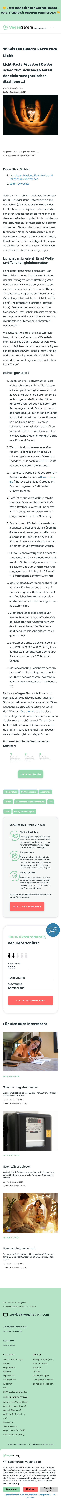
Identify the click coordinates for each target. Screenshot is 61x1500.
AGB (5, 1387)
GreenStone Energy (13, 1359)
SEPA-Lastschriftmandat (15, 1391)
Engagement (9, 1367)
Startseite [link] (8, 1302)
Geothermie (28, 711)
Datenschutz (9, 1379)
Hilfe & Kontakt (40, 1363)
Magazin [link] (22, 1302)
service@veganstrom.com (29, 1314)
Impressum (8, 1375)
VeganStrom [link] (9, 151)
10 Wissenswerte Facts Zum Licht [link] (19, 1306)
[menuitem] (52, 27)
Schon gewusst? (19, 183)
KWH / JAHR (14, 963)
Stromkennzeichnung (13, 1434)
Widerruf (7, 1383)
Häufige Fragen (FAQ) (43, 1359)
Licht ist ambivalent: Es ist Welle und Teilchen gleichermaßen (31, 177)
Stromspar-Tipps (41, 1375)
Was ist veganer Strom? (14, 1406)
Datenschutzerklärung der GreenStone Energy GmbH (28, 1495)
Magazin (37, 1367)
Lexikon (36, 1371)
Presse (6, 1363)
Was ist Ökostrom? (12, 1410)
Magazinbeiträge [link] (28, 151)
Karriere (7, 1371)
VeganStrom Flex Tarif (14, 1430)
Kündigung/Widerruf (43, 1379)
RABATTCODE (15, 984)
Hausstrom (8, 1422)
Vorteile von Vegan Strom (15, 1402)
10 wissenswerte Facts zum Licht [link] (19, 155)
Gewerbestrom (10, 1426)
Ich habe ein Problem (43, 1383)
